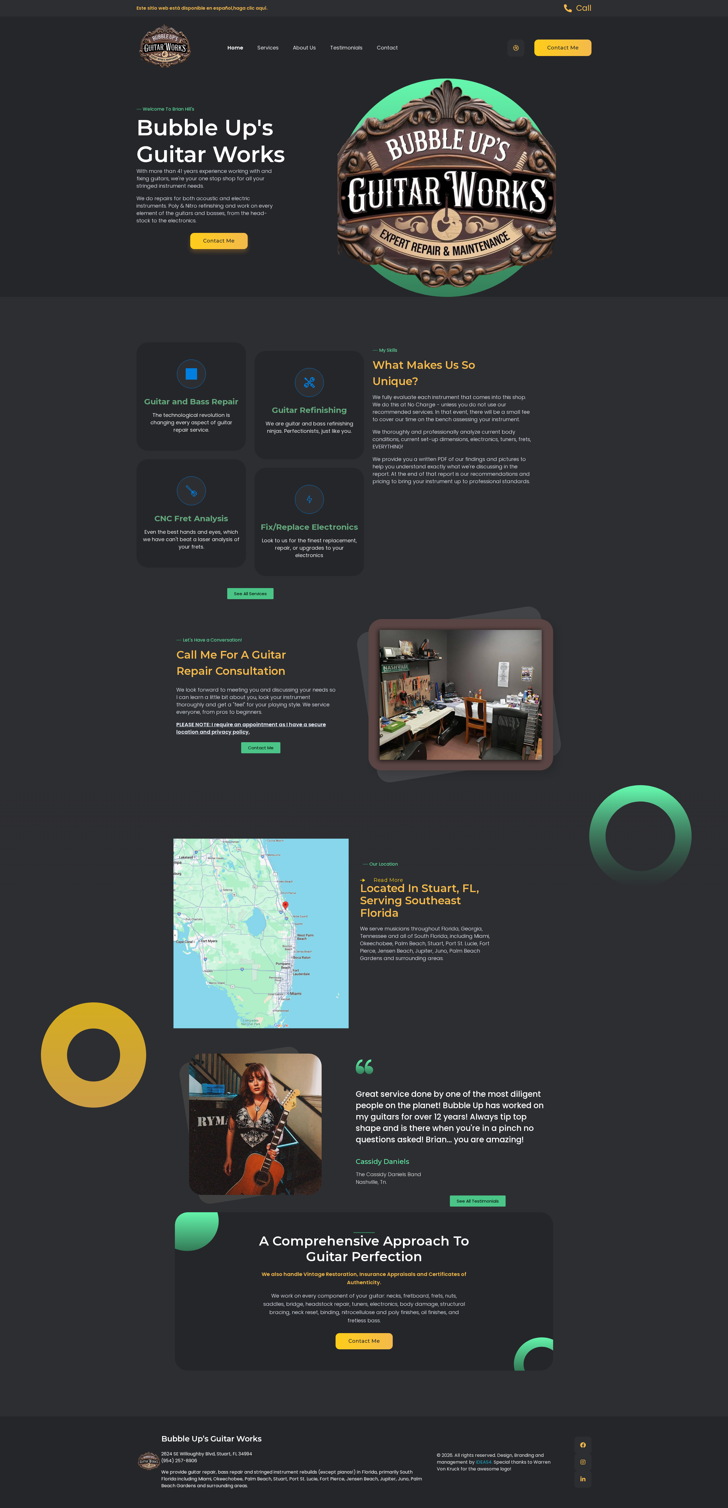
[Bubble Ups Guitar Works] (164, 46)
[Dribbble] (515, 48)
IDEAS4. (485, 1462)
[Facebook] (583, 1445)
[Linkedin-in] (583, 1479)
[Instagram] (583, 1462)
